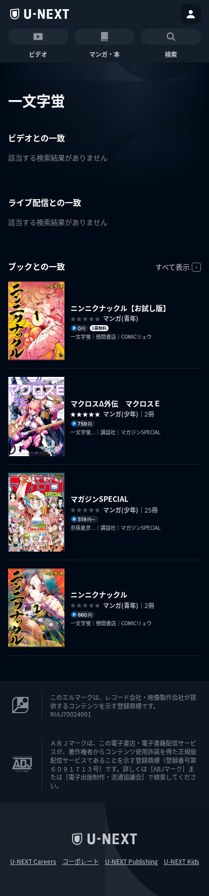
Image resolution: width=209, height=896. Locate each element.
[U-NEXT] (39, 14)
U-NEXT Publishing (131, 861)
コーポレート (80, 861)
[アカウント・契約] (191, 14)
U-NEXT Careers (33, 861)
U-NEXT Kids (181, 861)
